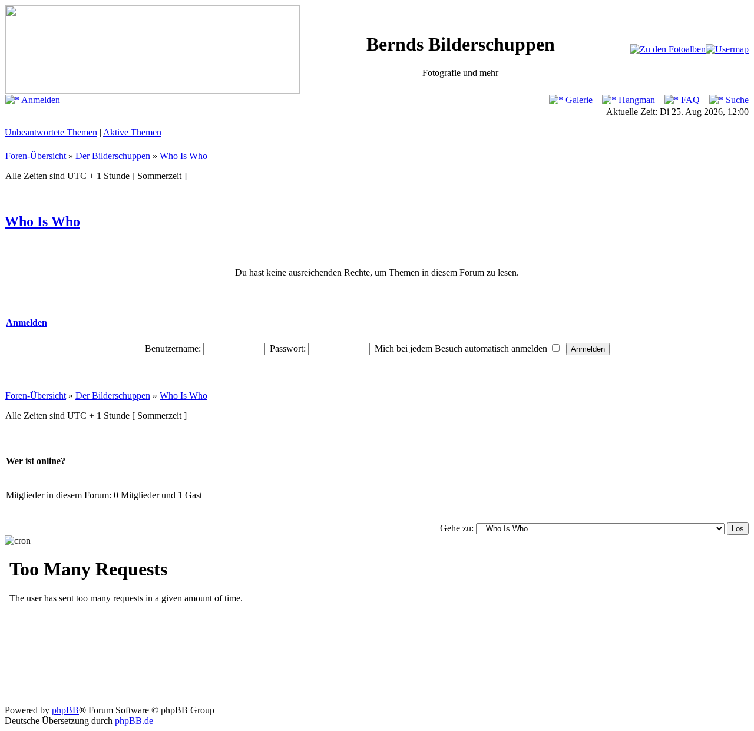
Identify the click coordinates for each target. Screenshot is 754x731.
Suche (736, 100)
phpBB (65, 710)
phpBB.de (134, 721)
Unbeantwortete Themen (51, 132)
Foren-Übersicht (35, 156)
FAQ (689, 100)
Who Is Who (183, 156)
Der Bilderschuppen (112, 156)
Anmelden (39, 100)
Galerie (578, 100)
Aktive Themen (132, 132)
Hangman (635, 100)
